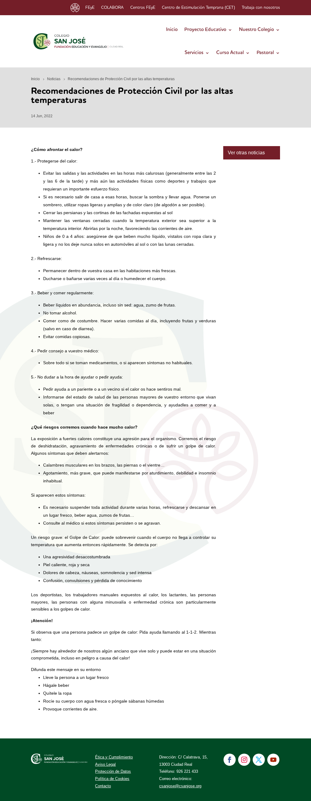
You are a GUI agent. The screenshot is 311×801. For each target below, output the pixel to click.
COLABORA (112, 7)
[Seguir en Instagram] (244, 760)
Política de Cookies (112, 778)
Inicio (172, 29)
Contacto (103, 786)
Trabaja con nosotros (261, 7)
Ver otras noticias (246, 152)
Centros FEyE (142, 7)
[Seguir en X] (259, 760)
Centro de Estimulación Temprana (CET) (198, 7)
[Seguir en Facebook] (230, 760)
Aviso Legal (105, 764)
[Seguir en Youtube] (273, 760)
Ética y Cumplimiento (114, 757)
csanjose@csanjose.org (180, 786)
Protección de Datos (113, 771)
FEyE (89, 7)
